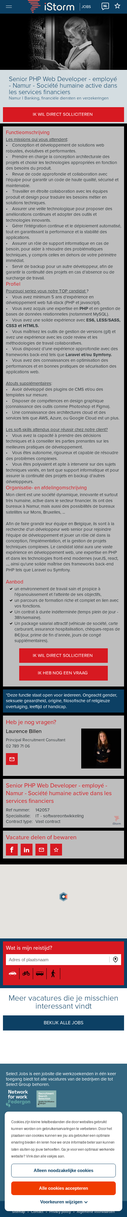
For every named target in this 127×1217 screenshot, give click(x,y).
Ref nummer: (18, 810)
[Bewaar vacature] (56, 850)
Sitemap (18, 1212)
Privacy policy (60, 1212)
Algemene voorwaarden (96, 1212)
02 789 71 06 (18, 746)
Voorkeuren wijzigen (61, 1201)
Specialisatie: (18, 816)
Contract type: (19, 821)
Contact (37, 1212)
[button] (63, 897)
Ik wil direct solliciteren (63, 114)
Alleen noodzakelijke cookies (63, 1170)
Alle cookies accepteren (63, 1188)
